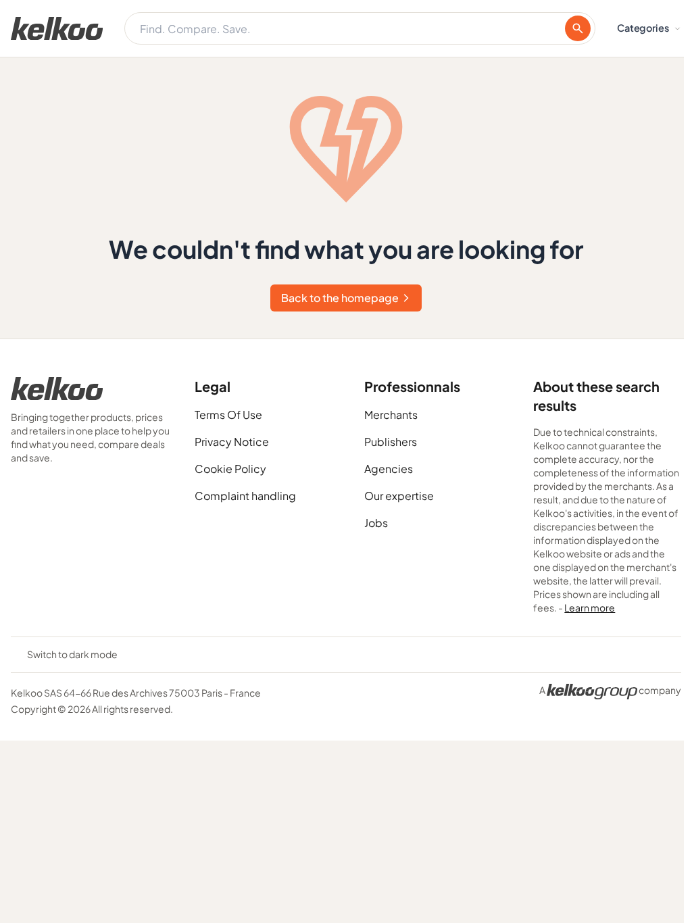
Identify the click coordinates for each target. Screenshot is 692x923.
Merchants (391, 414)
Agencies (388, 469)
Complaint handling (245, 496)
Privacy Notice (232, 441)
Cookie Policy (230, 469)
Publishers (390, 441)
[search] (578, 28)
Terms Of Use (228, 414)
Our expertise (399, 496)
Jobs (376, 523)
